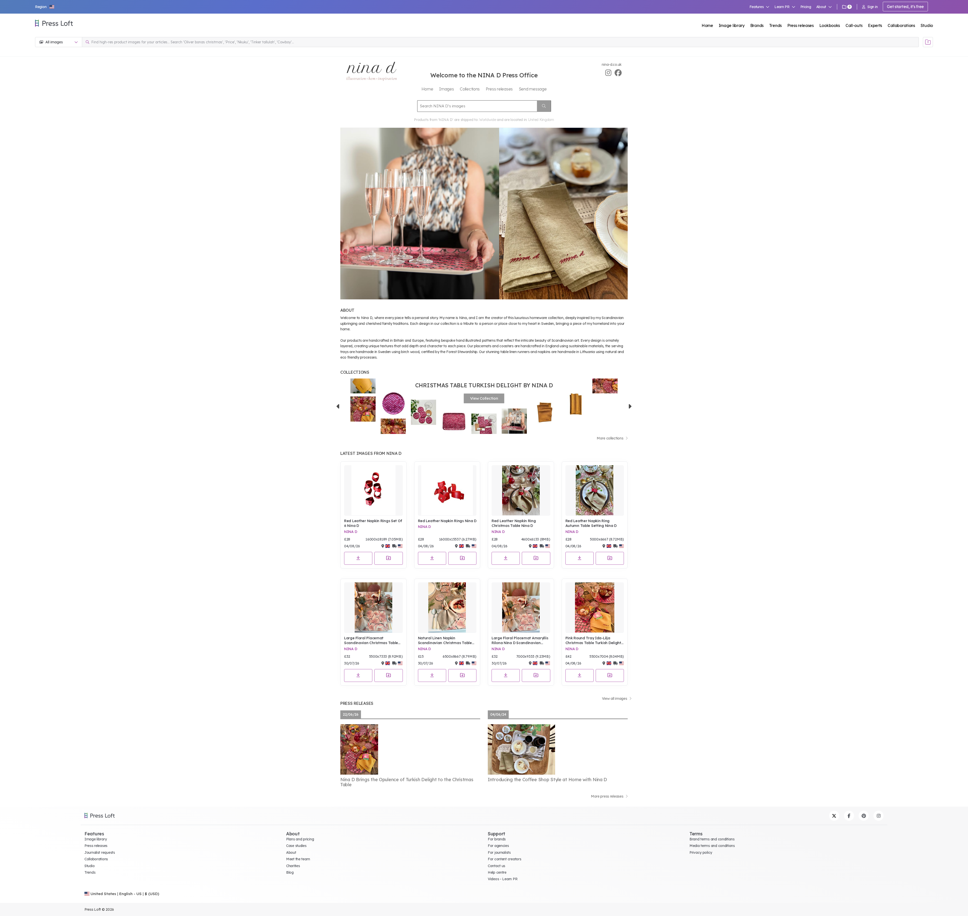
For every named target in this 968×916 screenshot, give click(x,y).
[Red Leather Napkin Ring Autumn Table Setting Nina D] (594, 490)
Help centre (497, 872)
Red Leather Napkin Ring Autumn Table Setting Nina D (591, 523)
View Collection (484, 398)
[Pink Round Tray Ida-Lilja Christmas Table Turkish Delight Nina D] (594, 607)
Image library (732, 25)
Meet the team (298, 859)
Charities (293, 866)
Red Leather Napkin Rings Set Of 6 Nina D (373, 523)
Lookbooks (829, 25)
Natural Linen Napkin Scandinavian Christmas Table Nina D (445, 641)
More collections (610, 438)
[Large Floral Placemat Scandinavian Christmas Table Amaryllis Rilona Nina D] (373, 607)
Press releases (800, 25)
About (291, 852)
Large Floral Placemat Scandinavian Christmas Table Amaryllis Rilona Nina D (371, 641)
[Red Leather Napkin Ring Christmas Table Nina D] (521, 490)
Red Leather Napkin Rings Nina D (447, 521)
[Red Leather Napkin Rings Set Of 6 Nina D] (373, 490)
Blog (290, 872)
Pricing (805, 7)
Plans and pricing (300, 839)
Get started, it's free (905, 6)
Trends (775, 25)
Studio (927, 25)
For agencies (498, 845)
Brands (757, 25)
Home (707, 25)
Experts (875, 25)
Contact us (496, 866)
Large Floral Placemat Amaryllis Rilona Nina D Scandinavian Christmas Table (520, 641)
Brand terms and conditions (712, 839)
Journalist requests (99, 852)
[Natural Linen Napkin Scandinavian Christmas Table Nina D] (447, 607)
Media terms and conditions (712, 845)
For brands (497, 839)
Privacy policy (700, 852)
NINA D (350, 531)
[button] (45, 7)
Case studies (296, 845)
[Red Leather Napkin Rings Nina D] (447, 490)
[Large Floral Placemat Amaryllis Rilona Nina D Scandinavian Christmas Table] (521, 607)
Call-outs (853, 25)
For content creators (504, 859)
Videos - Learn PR (502, 879)
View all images (615, 698)
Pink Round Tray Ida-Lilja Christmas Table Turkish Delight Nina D (593, 641)
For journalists (499, 852)
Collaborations (901, 25)
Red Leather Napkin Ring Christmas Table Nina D (514, 523)
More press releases (607, 796)
